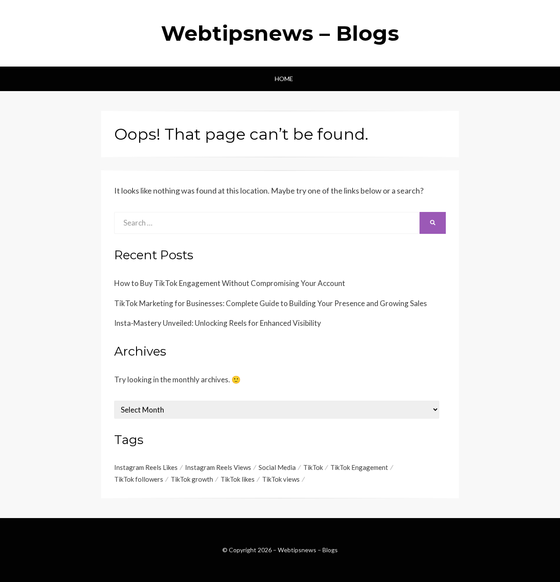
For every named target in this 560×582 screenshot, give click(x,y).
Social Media (277, 467)
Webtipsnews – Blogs (280, 33)
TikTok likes (237, 479)
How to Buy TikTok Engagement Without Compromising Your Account (229, 283)
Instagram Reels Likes (146, 467)
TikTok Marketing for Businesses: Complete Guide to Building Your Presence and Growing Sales (270, 303)
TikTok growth (192, 479)
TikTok (313, 467)
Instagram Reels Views (218, 467)
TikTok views (281, 479)
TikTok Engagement (359, 467)
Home (284, 78)
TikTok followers (138, 479)
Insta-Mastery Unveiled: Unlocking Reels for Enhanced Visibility (217, 323)
